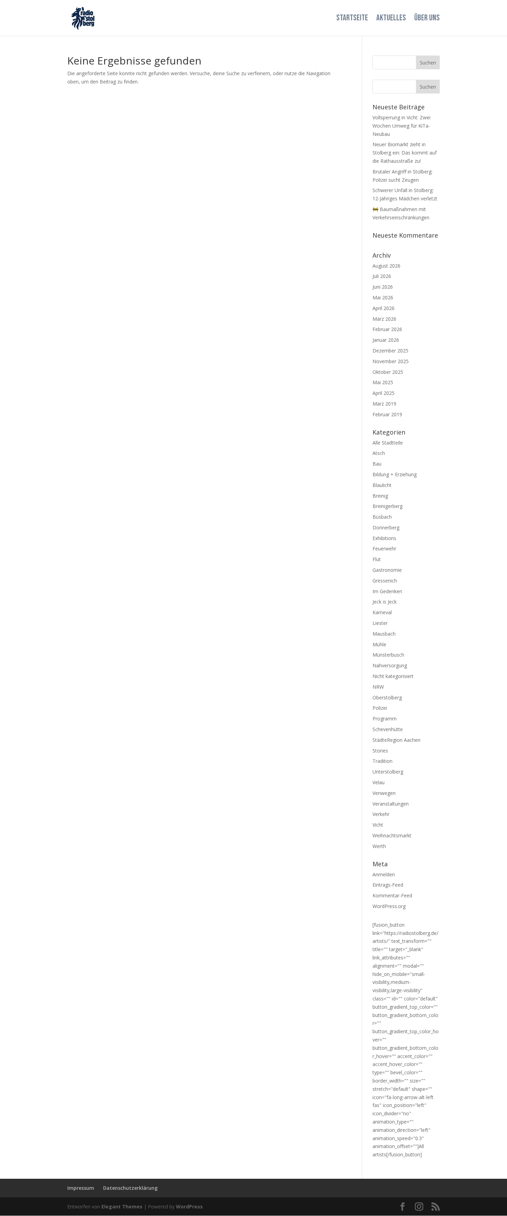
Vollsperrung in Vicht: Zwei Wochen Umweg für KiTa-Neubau (401, 125)
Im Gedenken (387, 591)
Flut (376, 559)
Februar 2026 (387, 329)
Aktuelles (391, 19)
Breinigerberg (387, 506)
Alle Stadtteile (387, 442)
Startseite (352, 19)
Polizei (379, 708)
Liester (380, 623)
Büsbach (382, 517)
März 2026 (384, 319)
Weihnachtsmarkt (391, 835)
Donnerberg (385, 527)
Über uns (427, 19)
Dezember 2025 (390, 350)
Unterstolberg (387, 771)
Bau (376, 463)
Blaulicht (381, 485)
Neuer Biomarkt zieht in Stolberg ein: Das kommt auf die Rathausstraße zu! (404, 152)
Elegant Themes (121, 1206)
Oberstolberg (387, 697)
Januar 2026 (385, 340)
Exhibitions (384, 538)
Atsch (378, 453)
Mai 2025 (382, 382)
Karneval (382, 612)
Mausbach (384, 633)
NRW (378, 687)
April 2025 (383, 393)
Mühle (379, 644)
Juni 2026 (382, 286)
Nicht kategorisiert (393, 676)
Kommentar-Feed (392, 895)
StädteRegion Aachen (396, 740)
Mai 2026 (382, 297)
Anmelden (383, 874)
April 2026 (383, 308)
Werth (379, 846)
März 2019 (384, 403)
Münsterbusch (388, 654)
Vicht (377, 824)
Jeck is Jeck (384, 601)
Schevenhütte (387, 729)
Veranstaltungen (390, 803)
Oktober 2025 (387, 372)
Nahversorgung (389, 665)
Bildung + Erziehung (394, 474)
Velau (378, 782)
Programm (384, 718)
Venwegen (384, 793)
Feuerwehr (384, 548)
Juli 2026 (381, 276)
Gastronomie (387, 570)
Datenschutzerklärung (130, 1188)
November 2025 (390, 361)
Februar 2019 (387, 414)
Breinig (380, 495)
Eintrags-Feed (387, 884)
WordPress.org (389, 906)
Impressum (80, 1188)
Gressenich (384, 580)
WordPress (189, 1206)
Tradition (382, 761)
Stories (380, 750)
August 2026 (386, 265)
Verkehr (380, 814)
